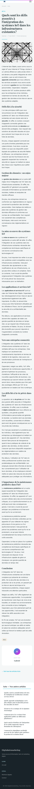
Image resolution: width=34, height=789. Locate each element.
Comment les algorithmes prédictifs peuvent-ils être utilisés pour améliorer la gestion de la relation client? (16, 732)
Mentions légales (7, 774)
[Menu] (30, 1)
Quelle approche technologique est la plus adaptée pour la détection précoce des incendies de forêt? (16, 702)
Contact (4, 778)
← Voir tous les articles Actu (11, 671)
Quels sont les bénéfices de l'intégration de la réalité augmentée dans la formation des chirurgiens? (16, 724)
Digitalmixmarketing (11, 750)
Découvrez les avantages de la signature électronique (16, 709)
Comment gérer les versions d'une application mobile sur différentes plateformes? (15, 716)
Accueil (4, 6)
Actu (9, 6)
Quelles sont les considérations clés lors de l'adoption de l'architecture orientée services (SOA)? (16, 694)
